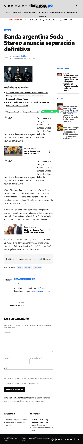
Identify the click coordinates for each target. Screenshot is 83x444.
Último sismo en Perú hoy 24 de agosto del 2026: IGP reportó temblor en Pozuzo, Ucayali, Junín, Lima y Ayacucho (70, 82)
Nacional (66, 73)
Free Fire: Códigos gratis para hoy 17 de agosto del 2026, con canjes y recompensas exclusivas (71, 132)
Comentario (8, 333)
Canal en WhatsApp (51, 112)
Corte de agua (58, 20)
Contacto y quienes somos (16, 420)
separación (28, 267)
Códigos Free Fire (46, 20)
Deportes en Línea (56, 12)
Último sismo (24, 20)
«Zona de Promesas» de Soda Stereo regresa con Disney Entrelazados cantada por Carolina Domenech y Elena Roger (27, 95)
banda (42, 134)
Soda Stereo (10, 190)
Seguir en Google (13, 112)
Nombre (7, 358)
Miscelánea (71, 12)
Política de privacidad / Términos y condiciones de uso (36, 439)
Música (7, 30)
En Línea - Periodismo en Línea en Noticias (28, 259)
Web (5, 368)
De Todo (41, 16)
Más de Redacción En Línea (40, 291)
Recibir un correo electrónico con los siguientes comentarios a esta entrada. (29, 378)
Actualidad (42, 12)
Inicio (8, 12)
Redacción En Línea (20, 56)
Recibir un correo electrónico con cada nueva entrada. (23, 383)
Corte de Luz (34, 20)
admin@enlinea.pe (39, 425)
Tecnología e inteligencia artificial (24, 12)
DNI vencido (68, 20)
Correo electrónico (35, 358)
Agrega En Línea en (30, 112)
